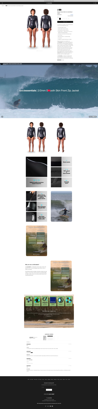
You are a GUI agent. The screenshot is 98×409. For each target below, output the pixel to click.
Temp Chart (36, 379)
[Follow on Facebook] (45, 406)
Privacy (46, 379)
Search (64, 379)
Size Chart (31, 379)
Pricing (58, 379)
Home (3, 5)
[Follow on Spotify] (52, 406)
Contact (69, 379)
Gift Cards (39, 379)
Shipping (49, 379)
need (49, 397)
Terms (43, 379)
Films (28, 379)
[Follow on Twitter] (47, 406)
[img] (29, 344)
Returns (52, 379)
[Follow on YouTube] (50, 406)
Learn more (49, 316)
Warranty (55, 379)
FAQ (66, 379)
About (61, 379)
